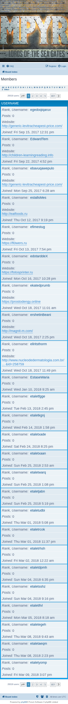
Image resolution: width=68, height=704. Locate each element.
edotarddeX (39, 256)
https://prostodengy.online (21, 302)
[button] (23, 96)
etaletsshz (38, 586)
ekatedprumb (40, 285)
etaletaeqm (38, 643)
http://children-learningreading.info (27, 155)
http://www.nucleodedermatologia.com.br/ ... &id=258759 (33, 362)
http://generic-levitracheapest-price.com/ (32, 126)
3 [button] (36, 96)
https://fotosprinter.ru (17, 272)
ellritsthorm (38, 344)
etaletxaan (38, 453)
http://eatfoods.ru (14, 214)
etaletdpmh (38, 567)
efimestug (37, 227)
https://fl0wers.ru (14, 243)
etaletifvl (36, 605)
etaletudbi (37, 510)
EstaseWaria (39, 377)
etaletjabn (37, 491)
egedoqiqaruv (40, 110)
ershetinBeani (40, 315)
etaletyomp (38, 662)
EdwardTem (39, 139)
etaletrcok (37, 529)
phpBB (24, 702)
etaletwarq (38, 472)
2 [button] (32, 96)
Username (10, 103)
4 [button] (41, 96)
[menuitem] (10, 66)
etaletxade (38, 434)
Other (6, 89)
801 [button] (53, 96)
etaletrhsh (37, 548)
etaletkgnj (37, 415)
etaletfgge (37, 396)
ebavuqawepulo (42, 168)
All (3, 87)
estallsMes (38, 197)
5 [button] (45, 96)
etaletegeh (38, 624)
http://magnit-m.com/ (17, 331)
